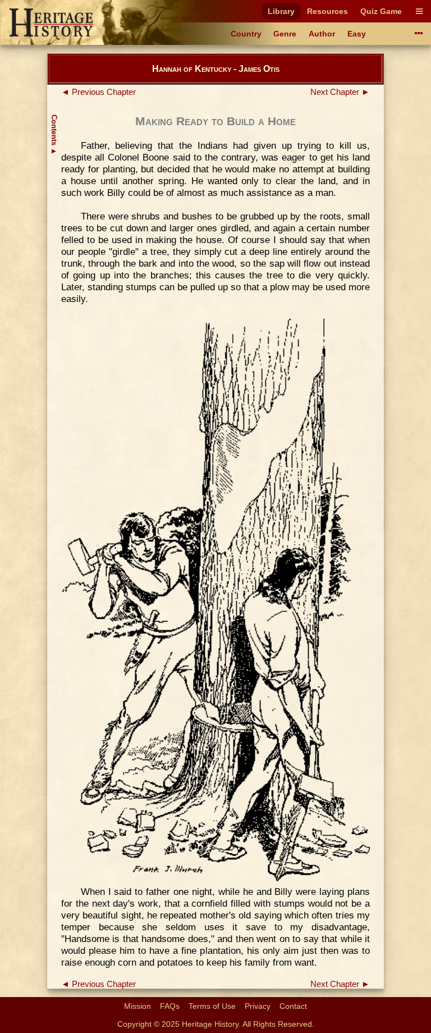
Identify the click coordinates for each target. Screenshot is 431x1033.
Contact (293, 1006)
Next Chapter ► (340, 92)
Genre (284, 33)
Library (281, 11)
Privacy (257, 1006)
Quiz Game (381, 11)
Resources (327, 11)
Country (246, 33)
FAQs (170, 1006)
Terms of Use (212, 1006)
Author (322, 33)
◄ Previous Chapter (98, 92)
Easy (356, 33)
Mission (137, 1006)
